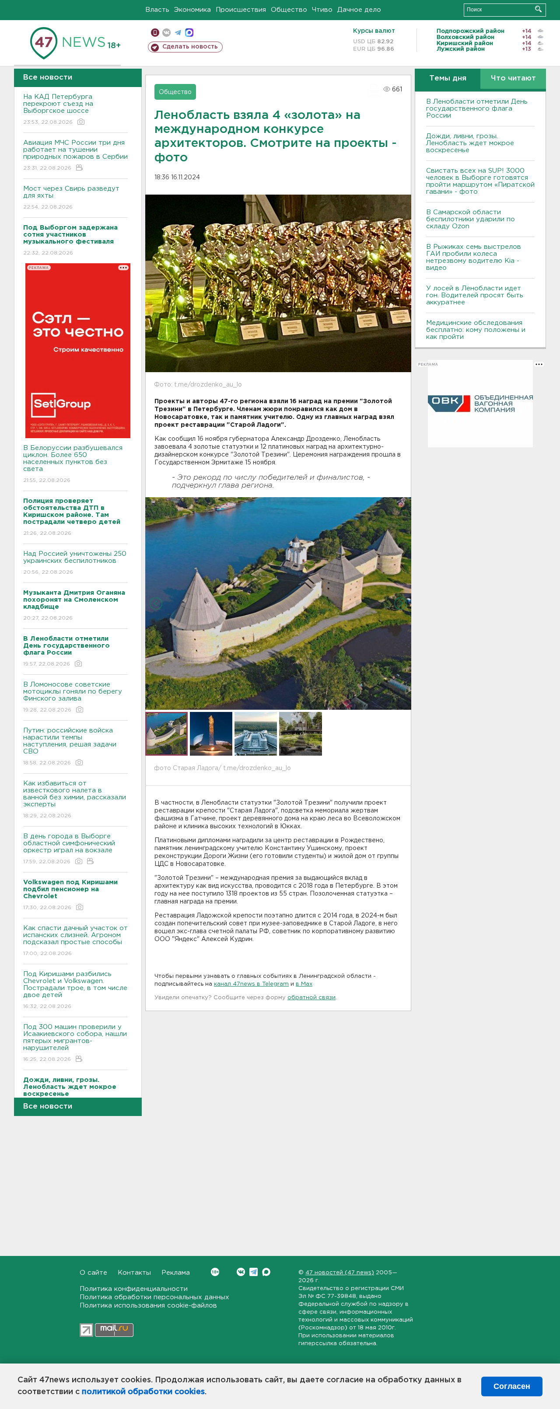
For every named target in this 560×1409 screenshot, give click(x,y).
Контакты (134, 1273)
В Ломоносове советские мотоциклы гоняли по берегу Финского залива (72, 697)
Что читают (513, 78)
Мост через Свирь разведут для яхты (71, 197)
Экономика (192, 10)
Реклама (175, 1273)
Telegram (253, 1272)
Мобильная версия (155, 32)
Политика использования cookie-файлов (148, 1305)
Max (266, 1272)
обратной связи (311, 997)
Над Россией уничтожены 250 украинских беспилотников (74, 563)
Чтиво (322, 10)
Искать (538, 9)
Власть (157, 10)
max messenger (189, 32)
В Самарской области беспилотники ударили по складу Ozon (470, 219)
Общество (289, 10)
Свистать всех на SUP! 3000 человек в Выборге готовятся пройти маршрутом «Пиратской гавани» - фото (480, 181)
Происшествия (241, 10)
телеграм (178, 32)
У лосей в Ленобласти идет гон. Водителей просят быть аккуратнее (474, 295)
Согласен (512, 1386)
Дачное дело (359, 10)
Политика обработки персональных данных (154, 1297)
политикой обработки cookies (143, 1391)
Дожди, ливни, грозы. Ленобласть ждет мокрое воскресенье (470, 143)
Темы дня (447, 78)
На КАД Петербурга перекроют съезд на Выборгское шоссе (58, 109)
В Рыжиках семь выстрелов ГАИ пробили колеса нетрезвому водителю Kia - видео (473, 257)
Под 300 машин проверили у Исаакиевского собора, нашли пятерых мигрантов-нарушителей (75, 1043)
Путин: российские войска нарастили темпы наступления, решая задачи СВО (69, 746)
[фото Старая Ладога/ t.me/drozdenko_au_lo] (278, 603)
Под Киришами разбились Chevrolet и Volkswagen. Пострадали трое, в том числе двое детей (75, 990)
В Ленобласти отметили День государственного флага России (477, 109)
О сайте (93, 1273)
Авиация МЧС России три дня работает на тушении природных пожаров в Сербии (75, 155)
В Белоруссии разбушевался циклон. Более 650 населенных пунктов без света (72, 464)
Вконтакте (241, 1272)
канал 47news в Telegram (251, 984)
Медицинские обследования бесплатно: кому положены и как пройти (475, 330)
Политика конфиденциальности (134, 1289)
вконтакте (166, 32)
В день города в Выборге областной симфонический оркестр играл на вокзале (69, 849)
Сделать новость (190, 46)
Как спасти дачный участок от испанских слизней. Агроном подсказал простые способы (75, 940)
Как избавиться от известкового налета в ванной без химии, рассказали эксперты (74, 799)
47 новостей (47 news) (339, 1272)
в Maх (304, 984)
